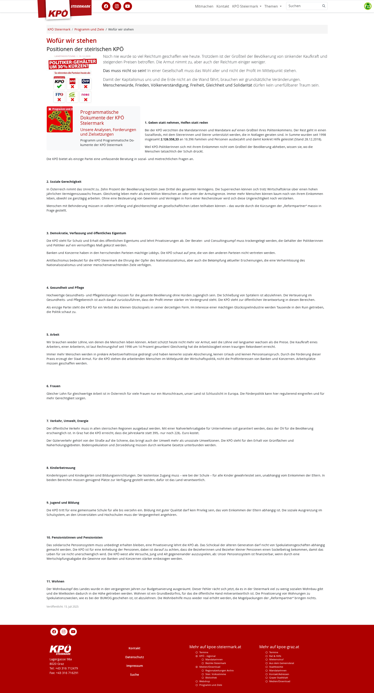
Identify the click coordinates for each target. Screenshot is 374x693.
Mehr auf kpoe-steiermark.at (215, 646)
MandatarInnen (278, 670)
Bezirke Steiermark (215, 663)
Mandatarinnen (214, 659)
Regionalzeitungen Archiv (219, 670)
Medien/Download (209, 666)
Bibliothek (211, 677)
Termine (203, 652)
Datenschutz (134, 657)
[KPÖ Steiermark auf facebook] (106, 5)
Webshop (204, 681)
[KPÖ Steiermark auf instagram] (116, 5)
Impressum (134, 666)
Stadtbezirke (276, 666)
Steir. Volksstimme (215, 674)
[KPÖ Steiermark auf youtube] (127, 5)
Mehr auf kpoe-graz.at (279, 646)
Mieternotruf (276, 659)
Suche (134, 674)
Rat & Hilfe (275, 656)
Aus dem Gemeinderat (281, 663)
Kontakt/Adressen (279, 674)
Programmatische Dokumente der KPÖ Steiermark (102, 117)
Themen (271, 6)
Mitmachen (204, 6)
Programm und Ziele (210, 685)
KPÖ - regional (207, 656)
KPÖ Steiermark (245, 6)
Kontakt (222, 6)
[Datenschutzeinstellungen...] (367, 6)
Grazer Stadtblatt (278, 677)
